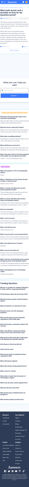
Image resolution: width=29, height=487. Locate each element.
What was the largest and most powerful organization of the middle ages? (12, 318)
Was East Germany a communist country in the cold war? (14, 325)
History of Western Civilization (16, 7)
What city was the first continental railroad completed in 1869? (13, 355)
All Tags (5, 421)
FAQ (4, 460)
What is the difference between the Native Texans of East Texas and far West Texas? (12, 332)
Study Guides (6, 454)
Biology (17, 424)
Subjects (2, 7)
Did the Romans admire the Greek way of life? (14, 294)
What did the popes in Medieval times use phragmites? (12, 393)
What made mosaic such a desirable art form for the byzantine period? (11, 12)
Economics (18, 439)
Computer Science (20, 436)
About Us (17, 445)
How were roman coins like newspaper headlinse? (12, 311)
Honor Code (6, 448)
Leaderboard (6, 418)
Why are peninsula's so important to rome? (13, 306)
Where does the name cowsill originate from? (14, 383)
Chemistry (17, 421)
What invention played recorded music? (12, 399)
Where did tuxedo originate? (8, 361)
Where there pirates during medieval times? (13, 366)
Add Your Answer (14, 50)
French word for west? (6, 349)
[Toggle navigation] (2, 2)
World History (18, 427)
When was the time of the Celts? (9, 388)
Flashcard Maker (7, 451)
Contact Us (18, 448)
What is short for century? (8, 371)
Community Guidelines (8, 445)
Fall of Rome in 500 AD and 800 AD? (11, 344)
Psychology (18, 433)
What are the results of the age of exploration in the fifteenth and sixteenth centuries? (14, 338)
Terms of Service (19, 451)
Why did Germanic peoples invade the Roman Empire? (14, 300)
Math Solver (6, 457)
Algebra (17, 418)
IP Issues (17, 463)
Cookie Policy (18, 460)
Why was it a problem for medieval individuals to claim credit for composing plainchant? (14, 288)
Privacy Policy (18, 454)
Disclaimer (17, 457)
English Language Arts (21, 430)
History (6, 7)
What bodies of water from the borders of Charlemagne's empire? (13, 377)
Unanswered (6, 424)
